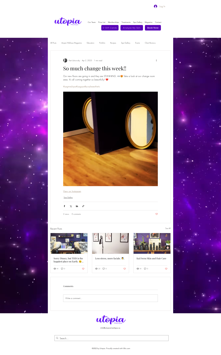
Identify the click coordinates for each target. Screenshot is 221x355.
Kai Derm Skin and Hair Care (151, 258)
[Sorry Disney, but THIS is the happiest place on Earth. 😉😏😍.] (69, 243)
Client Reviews (150, 43)
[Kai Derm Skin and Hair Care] (152, 243)
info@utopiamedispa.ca (110, 328)
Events (137, 43)
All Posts (53, 43)
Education (90, 43)
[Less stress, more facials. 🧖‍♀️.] (110, 243)
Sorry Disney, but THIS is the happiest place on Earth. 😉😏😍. (68, 260)
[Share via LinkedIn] (77, 206)
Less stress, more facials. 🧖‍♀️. (110, 258)
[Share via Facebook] (64, 206)
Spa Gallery (125, 43)
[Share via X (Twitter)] (70, 206)
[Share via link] (83, 206)
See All (168, 228)
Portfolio (102, 43)
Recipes (113, 43)
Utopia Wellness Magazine (71, 43)
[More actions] (156, 60)
